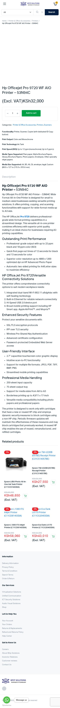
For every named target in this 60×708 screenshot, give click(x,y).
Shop (4, 607)
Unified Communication (11, 596)
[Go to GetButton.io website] (6, 705)
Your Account (7, 621)
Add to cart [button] (25, 496)
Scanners (48, 125)
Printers (35, 21)
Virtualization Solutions (11, 592)
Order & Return (8, 579)
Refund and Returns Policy (12, 632)
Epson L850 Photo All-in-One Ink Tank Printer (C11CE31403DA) (15, 484)
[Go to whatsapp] (6, 699)
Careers (5, 649)
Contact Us (6, 665)
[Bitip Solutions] (30, 4)
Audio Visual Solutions (11, 603)
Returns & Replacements (12, 628)
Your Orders (7, 624)
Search (51, 12)
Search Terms (7, 575)
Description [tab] (9, 177)
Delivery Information (10, 563)
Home (4, 21)
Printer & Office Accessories (19, 21)
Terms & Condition (9, 571)
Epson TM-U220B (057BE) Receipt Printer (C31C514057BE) (43, 471)
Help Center (7, 636)
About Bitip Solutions (11, 653)
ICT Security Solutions (11, 600)
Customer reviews (9, 661)
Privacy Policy (8, 567)
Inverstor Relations (10, 657)
